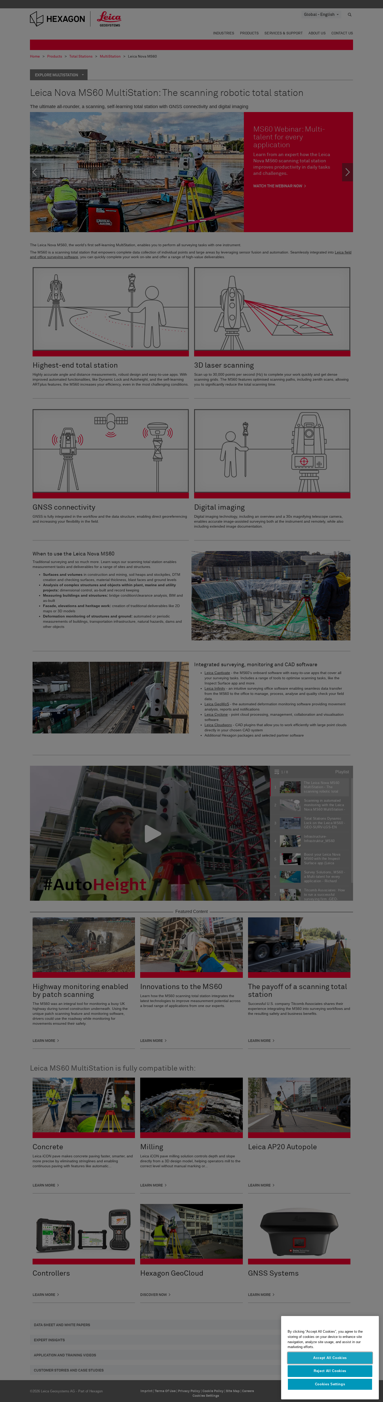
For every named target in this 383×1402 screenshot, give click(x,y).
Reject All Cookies (330, 1371)
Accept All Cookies (330, 1358)
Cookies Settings (330, 1384)
